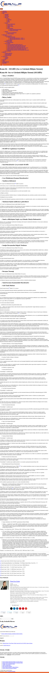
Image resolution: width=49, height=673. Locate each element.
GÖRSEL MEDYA (8, 53)
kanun (8, 18)
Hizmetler (4, 59)
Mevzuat (6, 17)
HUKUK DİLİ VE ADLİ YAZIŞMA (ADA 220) (16, 48)
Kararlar (6, 22)
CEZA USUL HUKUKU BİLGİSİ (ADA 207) (16, 46)
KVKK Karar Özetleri (14, 30)
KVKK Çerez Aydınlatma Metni (8, 663)
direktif (8, 21)
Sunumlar (6, 15)
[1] (4, 83)
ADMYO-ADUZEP (11, 36)
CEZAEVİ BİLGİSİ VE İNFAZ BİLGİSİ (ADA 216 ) (17, 47)
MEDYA (4, 52)
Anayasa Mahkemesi (11, 24)
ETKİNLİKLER (8, 55)
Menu (1, 8)
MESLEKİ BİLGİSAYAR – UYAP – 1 (17, 38)
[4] (15, 183)
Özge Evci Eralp (15, 581)
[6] (0, 571)
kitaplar (6, 58)
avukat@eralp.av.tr (6, 645)
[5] (0, 569)
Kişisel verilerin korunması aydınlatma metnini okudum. (12, 633)
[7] (0, 573)
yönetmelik (9, 19)
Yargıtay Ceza (9, 25)
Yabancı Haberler (10, 33)
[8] (12, 488)
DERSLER (4, 34)
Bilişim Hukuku (10, 42)
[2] (0, 563)
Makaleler (7, 14)
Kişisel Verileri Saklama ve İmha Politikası (10, 667)
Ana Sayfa (4, 11)
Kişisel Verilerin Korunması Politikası (9, 668)
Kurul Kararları (10, 28)
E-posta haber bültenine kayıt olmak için (7, 631)
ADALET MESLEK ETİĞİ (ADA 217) (15, 44)
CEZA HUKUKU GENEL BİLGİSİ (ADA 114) (16, 45)
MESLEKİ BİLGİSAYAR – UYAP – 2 (17, 39)
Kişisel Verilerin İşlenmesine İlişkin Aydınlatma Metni (12, 662)
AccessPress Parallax (11, 671)
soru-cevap (7, 16)
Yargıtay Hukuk (10, 26)
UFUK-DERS (7, 43)
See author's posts (15, 605)
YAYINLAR (4, 56)
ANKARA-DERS (8, 35)
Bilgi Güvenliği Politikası (7, 666)
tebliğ (8, 20)
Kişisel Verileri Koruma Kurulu (15, 29)
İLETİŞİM (4, 62)
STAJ (3, 60)
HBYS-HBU (9, 40)
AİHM (8, 27)
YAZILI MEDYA (8, 54)
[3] (17, 160)
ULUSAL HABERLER (11, 32)
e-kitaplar (6, 57)
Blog (3, 13)
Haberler (6, 31)
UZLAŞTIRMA (8, 51)
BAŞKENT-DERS (8, 41)
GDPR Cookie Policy (6, 664)
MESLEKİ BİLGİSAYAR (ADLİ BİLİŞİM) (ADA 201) (18, 49)
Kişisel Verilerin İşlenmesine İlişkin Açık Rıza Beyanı (12, 661)
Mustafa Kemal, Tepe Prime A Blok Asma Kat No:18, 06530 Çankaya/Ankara (17, 643)
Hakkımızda (4, 12)
